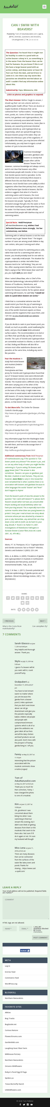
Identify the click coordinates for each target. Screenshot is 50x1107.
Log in (7, 966)
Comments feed (12, 978)
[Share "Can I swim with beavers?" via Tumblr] (22, 598)
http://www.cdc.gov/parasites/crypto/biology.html (24, 424)
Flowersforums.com (13, 1036)
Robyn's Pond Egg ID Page (16, 1072)
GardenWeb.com (12, 1042)
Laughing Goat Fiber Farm (16, 1048)
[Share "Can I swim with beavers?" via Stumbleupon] (42, 598)
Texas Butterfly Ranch (14, 1084)
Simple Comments (37, 931)
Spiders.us (9, 1078)
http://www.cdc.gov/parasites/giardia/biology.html (24, 433)
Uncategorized (17, 39)
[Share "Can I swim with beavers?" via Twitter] (12, 598)
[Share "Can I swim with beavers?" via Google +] (17, 598)
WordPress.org (11, 984)
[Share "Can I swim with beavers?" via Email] (22, 602)
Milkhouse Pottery (13, 1054)
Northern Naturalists (14, 998)
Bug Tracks (9, 1018)
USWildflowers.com (13, 1090)
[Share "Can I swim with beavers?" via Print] (27, 602)
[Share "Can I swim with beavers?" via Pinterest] (27, 598)
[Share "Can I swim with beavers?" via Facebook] (8, 598)
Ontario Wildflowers (13, 1066)
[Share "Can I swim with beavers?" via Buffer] (37, 598)
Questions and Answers (31, 36)
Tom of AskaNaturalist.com (26, 34)
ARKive (8, 1012)
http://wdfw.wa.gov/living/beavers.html (20, 450)
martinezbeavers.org (17, 225)
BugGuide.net (11, 1024)
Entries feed (10, 972)
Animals (18, 36)
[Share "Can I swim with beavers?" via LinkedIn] (32, 598)
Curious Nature (11, 1030)
